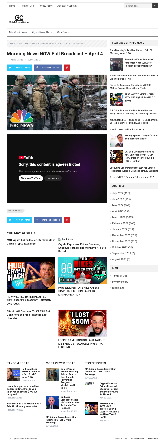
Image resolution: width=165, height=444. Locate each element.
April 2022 (118, 211)
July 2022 (117, 193)
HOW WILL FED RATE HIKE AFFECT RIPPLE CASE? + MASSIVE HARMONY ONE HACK (29, 300)
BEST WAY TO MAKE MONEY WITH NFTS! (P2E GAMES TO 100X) (140, 97)
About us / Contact (67, 6)
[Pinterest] (67, 68)
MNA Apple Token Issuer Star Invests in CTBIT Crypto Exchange (61, 420)
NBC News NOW (15, 211)
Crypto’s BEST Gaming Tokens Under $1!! (132, 177)
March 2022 (119, 217)
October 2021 (120, 247)
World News (63, 32)
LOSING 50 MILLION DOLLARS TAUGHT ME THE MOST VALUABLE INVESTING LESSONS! (81, 344)
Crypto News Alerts (42, 32)
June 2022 (118, 199)
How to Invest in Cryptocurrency (127, 129)
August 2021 (119, 259)
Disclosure (118, 287)
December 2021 (121, 235)
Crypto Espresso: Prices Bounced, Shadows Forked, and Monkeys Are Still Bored (82, 248)
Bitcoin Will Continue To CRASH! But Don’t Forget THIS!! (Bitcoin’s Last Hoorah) (28, 315)
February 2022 (120, 223)
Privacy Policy (46, 6)
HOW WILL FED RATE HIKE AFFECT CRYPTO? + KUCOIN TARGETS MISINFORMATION (79, 291)
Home (12, 6)
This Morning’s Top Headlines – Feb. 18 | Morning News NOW (24, 405)
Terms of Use (27, 6)
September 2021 (121, 253)
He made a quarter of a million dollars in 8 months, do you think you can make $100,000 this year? (23, 390)
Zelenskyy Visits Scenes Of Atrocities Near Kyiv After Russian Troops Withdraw (139, 62)
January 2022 (119, 229)
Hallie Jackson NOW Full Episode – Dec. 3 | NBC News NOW (31, 373)
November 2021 (121, 241)
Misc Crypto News (18, 32)
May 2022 (117, 205)
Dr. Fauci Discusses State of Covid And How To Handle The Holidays (70, 402)
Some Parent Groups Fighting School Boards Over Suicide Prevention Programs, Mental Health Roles (69, 378)
